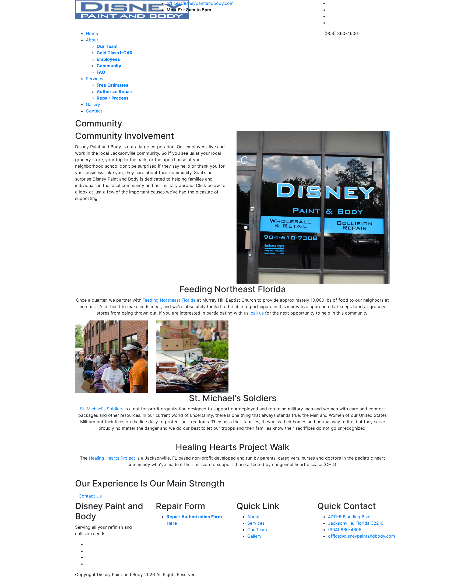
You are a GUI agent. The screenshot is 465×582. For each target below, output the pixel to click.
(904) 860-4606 (344, 529)
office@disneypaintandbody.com (200, 3)
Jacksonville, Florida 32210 (355, 523)
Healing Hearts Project (112, 458)
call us (257, 313)
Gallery (93, 104)
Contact (94, 111)
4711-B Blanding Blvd (349, 516)
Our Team (257, 529)
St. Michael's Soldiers (101, 408)
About (92, 40)
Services (94, 78)
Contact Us (90, 496)
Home (92, 33)
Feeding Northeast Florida (169, 300)
